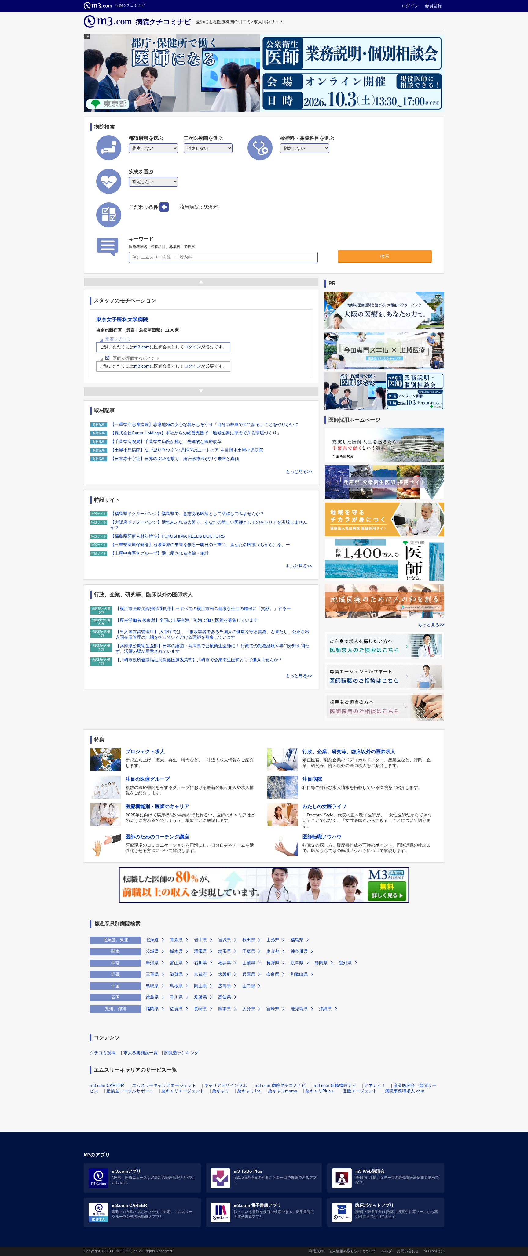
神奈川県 (299, 951)
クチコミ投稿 (103, 1052)
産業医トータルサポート (129, 1090)
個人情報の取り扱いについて (352, 1251)
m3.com (142, 346)
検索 (384, 256)
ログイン (410, 5)
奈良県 (272, 974)
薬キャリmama (282, 1090)
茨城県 (152, 951)
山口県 (248, 985)
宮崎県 (272, 1008)
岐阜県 (297, 962)
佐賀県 (176, 1008)
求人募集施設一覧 (140, 1052)
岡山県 (200, 985)
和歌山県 (299, 974)
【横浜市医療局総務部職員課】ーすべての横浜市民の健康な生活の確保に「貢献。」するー (203, 608)
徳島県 (152, 997)
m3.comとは (434, 1251)
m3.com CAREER (107, 1085)
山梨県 (248, 962)
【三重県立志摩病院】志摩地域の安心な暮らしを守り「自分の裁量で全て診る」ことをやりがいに (204, 424)
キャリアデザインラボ (225, 1085)
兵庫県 (248, 974)
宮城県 (224, 939)
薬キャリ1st (248, 1090)
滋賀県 (176, 974)
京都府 (200, 974)
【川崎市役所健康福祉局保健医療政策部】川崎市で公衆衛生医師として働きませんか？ (199, 659)
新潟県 (152, 962)
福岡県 (152, 1008)
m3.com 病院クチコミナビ (280, 1085)
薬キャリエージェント (182, 1090)
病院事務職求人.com (404, 1090)
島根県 (176, 985)
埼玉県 (224, 951)
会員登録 (433, 5)
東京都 (272, 951)
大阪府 (224, 974)
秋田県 (248, 939)
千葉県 (248, 951)
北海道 (152, 939)
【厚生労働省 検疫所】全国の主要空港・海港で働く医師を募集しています (187, 620)
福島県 (297, 939)
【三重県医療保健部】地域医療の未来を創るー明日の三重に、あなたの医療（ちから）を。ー (200, 544)
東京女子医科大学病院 (122, 319)
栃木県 (176, 951)
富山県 (176, 962)
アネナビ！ (375, 1085)
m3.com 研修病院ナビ (335, 1085)
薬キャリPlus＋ (320, 1090)
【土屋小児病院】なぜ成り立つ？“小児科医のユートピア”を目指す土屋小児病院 (186, 450)
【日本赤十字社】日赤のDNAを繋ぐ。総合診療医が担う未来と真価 (174, 458)
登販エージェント (360, 1090)
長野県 (272, 962)
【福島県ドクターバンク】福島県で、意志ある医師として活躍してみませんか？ (187, 513)
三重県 (152, 974)
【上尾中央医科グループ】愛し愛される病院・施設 (159, 553)
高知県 (224, 997)
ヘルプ (386, 1251)
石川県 (200, 962)
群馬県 (200, 951)
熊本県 (224, 1008)
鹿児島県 (299, 1008)
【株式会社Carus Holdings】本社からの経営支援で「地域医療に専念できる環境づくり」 (195, 432)
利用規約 (316, 1251)
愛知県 (345, 962)
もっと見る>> (299, 471)
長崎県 (200, 1008)
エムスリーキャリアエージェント (164, 1085)
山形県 (272, 939)
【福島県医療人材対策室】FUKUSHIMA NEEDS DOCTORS (167, 536)
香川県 (176, 997)
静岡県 (321, 962)
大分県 (248, 1008)
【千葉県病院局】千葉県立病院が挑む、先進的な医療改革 (166, 441)
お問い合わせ (408, 1251)
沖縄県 (325, 1008)
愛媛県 (200, 997)
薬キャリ (220, 1090)
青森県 (176, 939)
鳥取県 (152, 985)
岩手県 (200, 939)
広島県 (224, 985)
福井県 (224, 962)
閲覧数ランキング (181, 1052)
